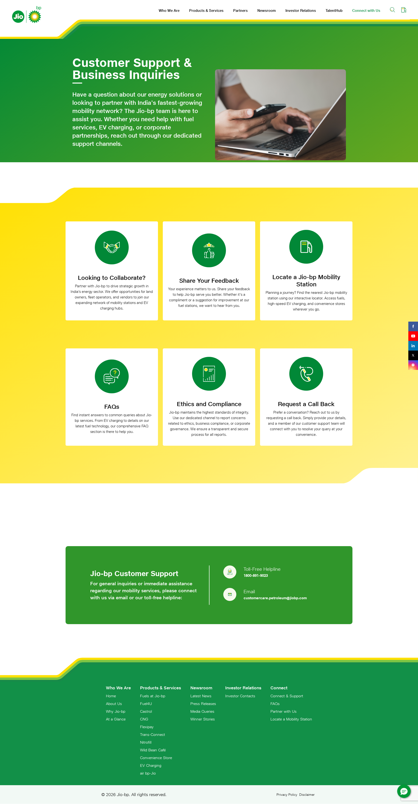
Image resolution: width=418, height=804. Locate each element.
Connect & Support (286, 696)
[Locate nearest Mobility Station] (403, 10)
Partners (240, 10)
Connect (278, 687)
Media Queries (202, 711)
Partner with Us (283, 711)
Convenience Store (156, 757)
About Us (114, 703)
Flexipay (147, 727)
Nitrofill (145, 742)
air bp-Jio (148, 773)
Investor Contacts (240, 696)
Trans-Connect (152, 734)
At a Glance (116, 719)
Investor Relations (300, 10)
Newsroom (266, 10)
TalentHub (334, 10)
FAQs (275, 703)
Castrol (146, 711)
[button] (404, 791)
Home (111, 696)
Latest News (200, 696)
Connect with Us (366, 10)
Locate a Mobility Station (291, 719)
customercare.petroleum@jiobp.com (275, 598)
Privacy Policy (286, 795)
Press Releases (203, 703)
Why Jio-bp (115, 711)
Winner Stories (202, 719)
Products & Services (206, 10)
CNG (144, 719)
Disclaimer (307, 795)
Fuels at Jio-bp (152, 696)
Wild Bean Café (153, 750)
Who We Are (169, 10)
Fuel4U (146, 703)
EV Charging (150, 765)
